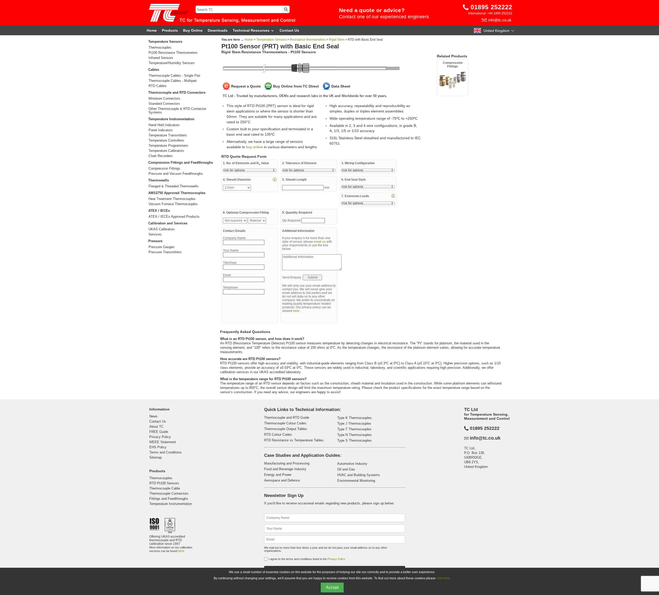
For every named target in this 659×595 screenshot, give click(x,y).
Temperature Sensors (165, 41)
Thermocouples (160, 47)
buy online (254, 147)
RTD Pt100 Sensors (164, 483)
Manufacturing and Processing (286, 463)
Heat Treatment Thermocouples (172, 199)
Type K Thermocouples (354, 418)
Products (170, 30)
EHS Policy (158, 447)
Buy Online (193, 30)
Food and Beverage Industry (285, 469)
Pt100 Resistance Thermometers (173, 53)
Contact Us (289, 30)
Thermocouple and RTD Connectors (176, 92)
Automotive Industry (352, 464)
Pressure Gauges (162, 247)
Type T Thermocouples (354, 429)
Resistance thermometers (308, 39)
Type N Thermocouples (354, 435)
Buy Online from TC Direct (296, 86)
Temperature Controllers (166, 140)
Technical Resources (251, 30)
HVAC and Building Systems (358, 475)
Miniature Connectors (164, 98)
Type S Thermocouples (354, 440)
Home (152, 30)
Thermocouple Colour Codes (285, 423)
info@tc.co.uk (499, 20)
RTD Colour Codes (278, 434)
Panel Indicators (161, 130)
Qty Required (291, 220)
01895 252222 (491, 7)
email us (320, 241)
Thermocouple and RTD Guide (286, 417)
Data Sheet (340, 86)
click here (443, 578)
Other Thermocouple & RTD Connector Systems (177, 110)
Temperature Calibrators (166, 151)
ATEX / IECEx (159, 211)
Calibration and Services (167, 223)
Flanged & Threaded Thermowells (173, 186)
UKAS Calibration (162, 229)
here (296, 311)
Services (155, 234)
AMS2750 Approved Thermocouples (176, 193)
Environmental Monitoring (356, 481)
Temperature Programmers (168, 145)
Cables (153, 70)
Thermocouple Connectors (168, 493)
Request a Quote (246, 86)
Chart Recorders (161, 156)
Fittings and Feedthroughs (168, 499)
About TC (156, 426)
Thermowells (158, 180)
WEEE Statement (162, 442)
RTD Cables (158, 86)
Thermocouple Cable (164, 488)
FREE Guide (158, 432)
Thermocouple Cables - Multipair (173, 81)
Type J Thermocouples (354, 423)
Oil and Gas (346, 469)
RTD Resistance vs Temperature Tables (294, 440)
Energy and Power (277, 475)
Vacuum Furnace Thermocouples (173, 204)
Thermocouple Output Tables (285, 429)
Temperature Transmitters (168, 135)
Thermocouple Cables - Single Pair (174, 75)
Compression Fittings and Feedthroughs (180, 162)
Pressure (155, 241)
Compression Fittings (164, 168)
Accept (332, 587)
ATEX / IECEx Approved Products (174, 216)
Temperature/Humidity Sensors (172, 63)
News (153, 416)
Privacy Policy (160, 437)
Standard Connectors (164, 104)
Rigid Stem (336, 39)
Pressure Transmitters (165, 252)
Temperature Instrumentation (171, 119)
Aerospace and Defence (282, 480)
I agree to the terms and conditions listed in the (307, 559)
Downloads (218, 30)
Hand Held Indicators (164, 125)
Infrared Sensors (161, 58)
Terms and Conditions (165, 452)
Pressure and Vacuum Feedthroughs (176, 174)
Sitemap (155, 457)
